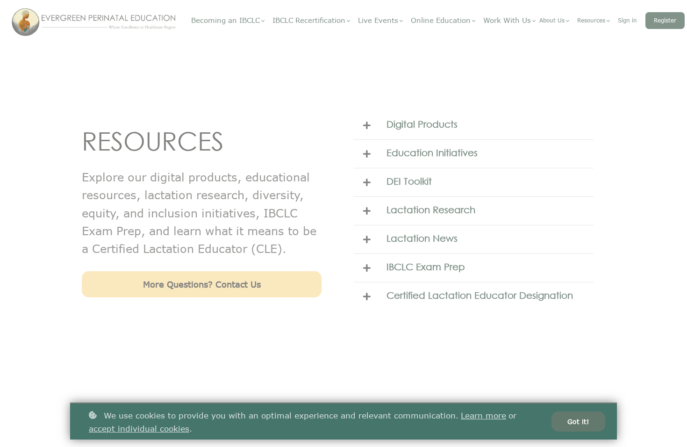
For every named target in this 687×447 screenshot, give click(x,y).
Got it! (578, 421)
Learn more (483, 415)
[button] (474, 125)
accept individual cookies (139, 428)
